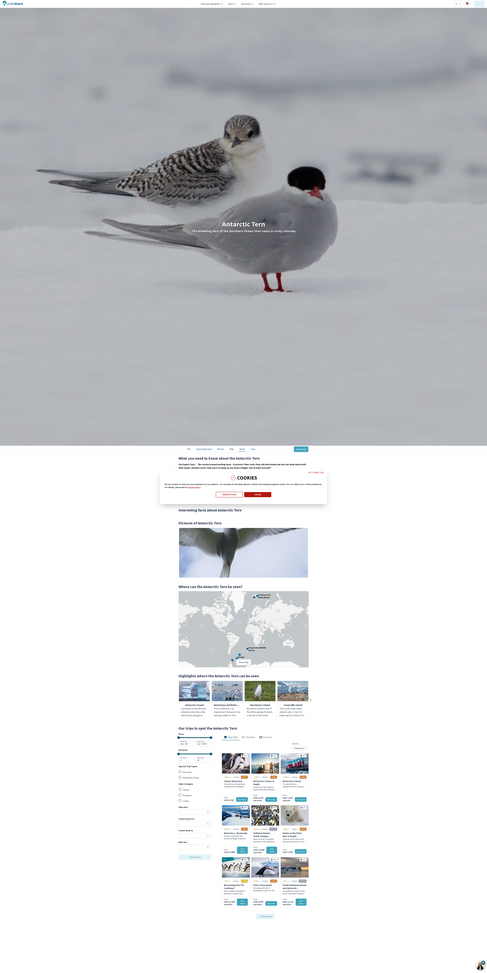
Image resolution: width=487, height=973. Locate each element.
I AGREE (257, 495)
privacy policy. (194, 487)
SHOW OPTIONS (229, 495)
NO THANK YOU (316, 473)
